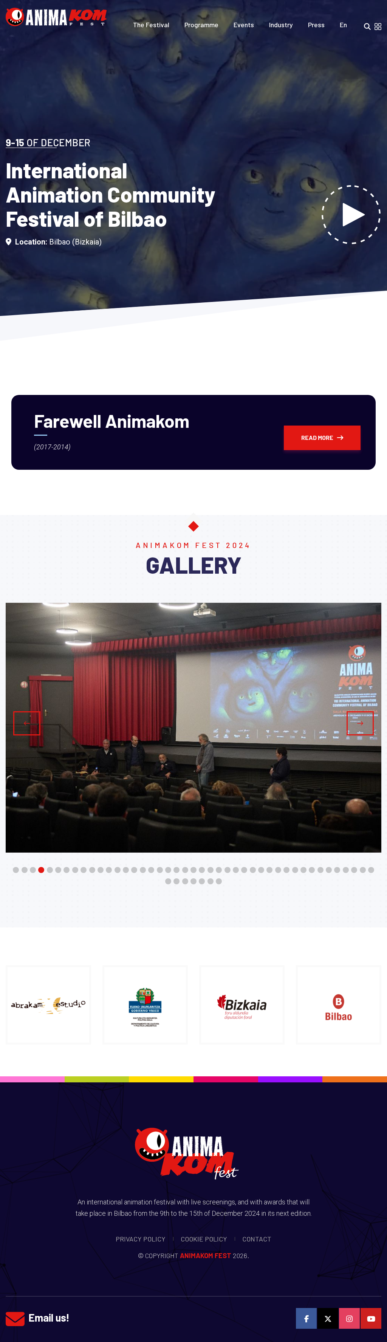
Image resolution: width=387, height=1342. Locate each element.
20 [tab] (176, 870)
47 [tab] (193, 882)
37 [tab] (320, 870)
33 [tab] (286, 870)
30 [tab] (261, 870)
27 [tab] (236, 870)
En (343, 24)
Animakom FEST (205, 1255)
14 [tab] (126, 870)
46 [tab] (185, 882)
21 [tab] (185, 870)
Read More (317, 437)
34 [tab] (295, 870)
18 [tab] (160, 870)
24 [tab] (210, 870)
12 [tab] (109, 870)
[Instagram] (349, 1318)
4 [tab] (41, 870)
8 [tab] (75, 870)
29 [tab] (253, 870)
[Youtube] (371, 1318)
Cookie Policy (204, 1239)
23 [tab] (202, 870)
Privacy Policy (141, 1239)
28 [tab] (244, 870)
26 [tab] (227, 870)
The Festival (151, 24)
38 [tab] (329, 870)
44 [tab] (168, 882)
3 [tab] (33, 870)
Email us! (49, 1317)
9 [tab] (83, 870)
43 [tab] (371, 870)
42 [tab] (363, 870)
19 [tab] (168, 870)
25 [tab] (219, 870)
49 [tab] (210, 882)
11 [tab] (101, 870)
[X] (327, 1318)
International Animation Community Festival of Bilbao (110, 194)
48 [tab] (202, 882)
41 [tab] (354, 870)
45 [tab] (176, 882)
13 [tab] (118, 870)
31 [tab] (269, 870)
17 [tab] (151, 870)
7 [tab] (66, 870)
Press (316, 24)
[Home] (59, 15)
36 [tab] (312, 870)
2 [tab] (24, 870)
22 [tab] (193, 870)
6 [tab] (58, 870)
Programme (201, 24)
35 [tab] (303, 870)
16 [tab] (143, 870)
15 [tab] (134, 870)
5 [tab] (50, 870)
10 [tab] (92, 870)
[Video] (351, 214)
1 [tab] (16, 870)
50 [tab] (219, 882)
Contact (256, 1239)
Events (244, 24)
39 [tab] (337, 870)
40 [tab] (346, 870)
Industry (281, 24)
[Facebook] (306, 1318)
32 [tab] (278, 870)
